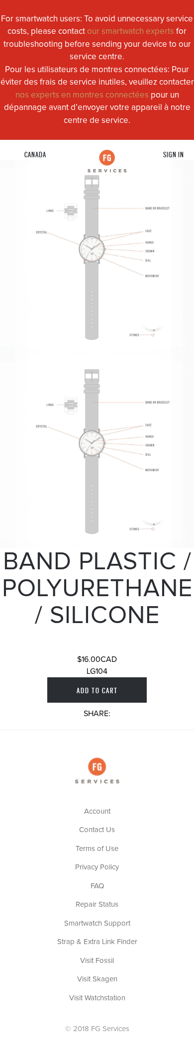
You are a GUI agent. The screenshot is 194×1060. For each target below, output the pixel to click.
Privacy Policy (97, 867)
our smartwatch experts (130, 31)
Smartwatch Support (97, 923)
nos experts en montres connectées (82, 95)
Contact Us (97, 830)
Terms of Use (97, 848)
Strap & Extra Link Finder (97, 942)
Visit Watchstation (97, 998)
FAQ (97, 886)
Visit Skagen (97, 979)
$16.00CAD (97, 659)
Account (97, 811)
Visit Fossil (97, 960)
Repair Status (97, 904)
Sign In (173, 154)
